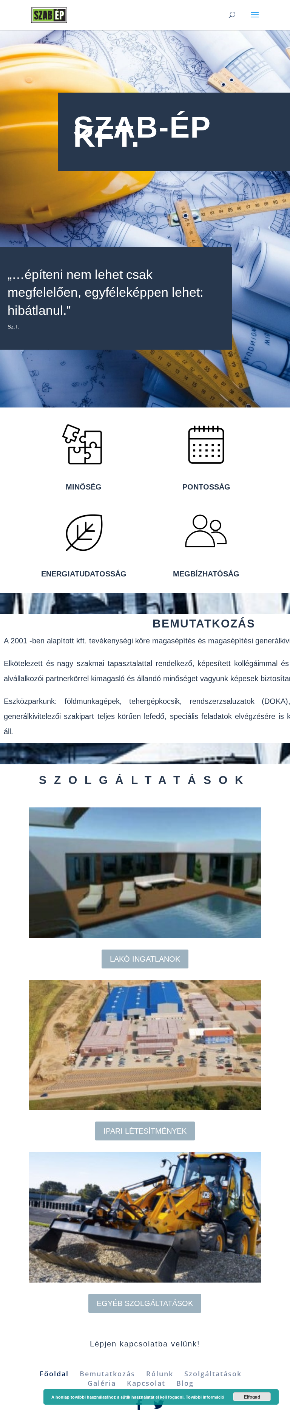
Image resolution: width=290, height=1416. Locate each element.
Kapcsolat (146, 1383)
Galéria (102, 1383)
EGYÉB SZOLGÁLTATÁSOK (145, 1303)
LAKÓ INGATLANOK (145, 959)
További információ (205, 1397)
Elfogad (252, 1396)
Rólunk (159, 1373)
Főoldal (54, 1373)
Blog (185, 1383)
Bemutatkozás (107, 1373)
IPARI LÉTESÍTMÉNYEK (145, 1131)
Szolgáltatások (213, 1373)
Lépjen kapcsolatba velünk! (145, 1344)
